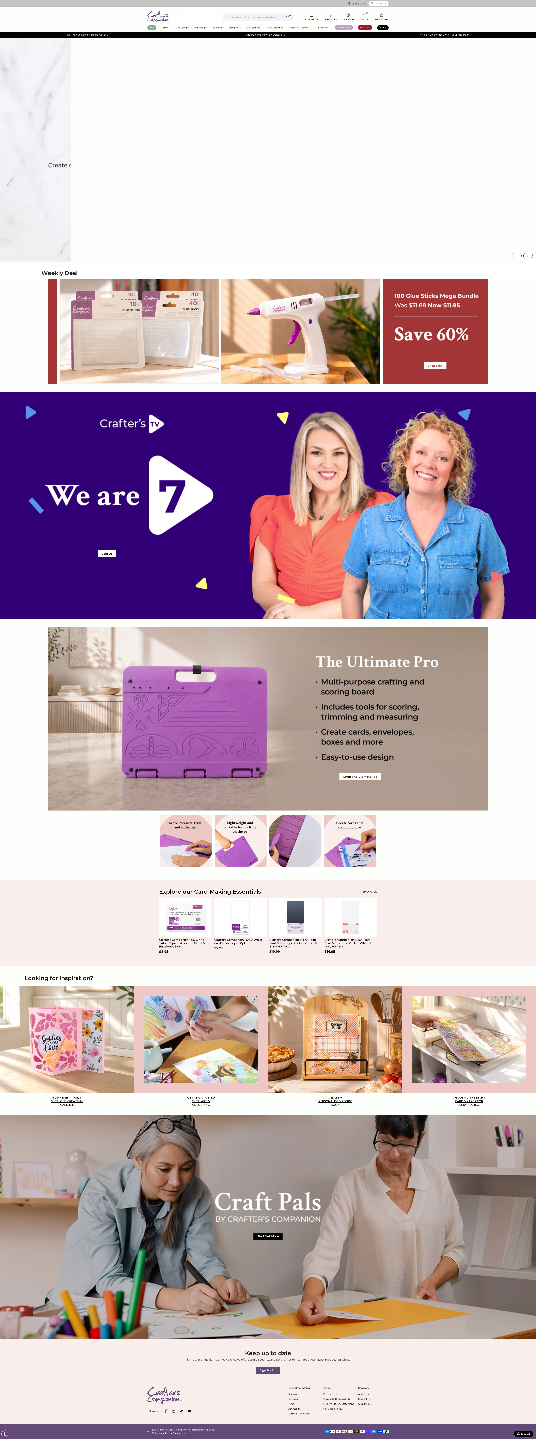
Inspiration (323, 27)
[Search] (290, 17)
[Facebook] (166, 1411)
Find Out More (268, 1236)
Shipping (293, 1394)
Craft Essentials (253, 28)
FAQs (291, 1404)
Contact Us (380, 3)
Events (383, 27)
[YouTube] (189, 1411)
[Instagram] (173, 1411)
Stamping (234, 28)
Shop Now (435, 365)
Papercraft (217, 28)
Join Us (107, 553)
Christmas (365, 27)
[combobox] (258, 17)
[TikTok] (181, 1411)
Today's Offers (344, 27)
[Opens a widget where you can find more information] (523, 1434)
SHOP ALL (369, 891)
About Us (363, 1394)
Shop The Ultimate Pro (360, 776)
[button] (286, 17)
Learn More (391, 172)
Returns (293, 1399)
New (152, 27)
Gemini (164, 28)
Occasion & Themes (298, 28)
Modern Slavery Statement (338, 1404)
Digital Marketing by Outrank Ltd (168, 1433)
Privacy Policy (331, 1394)
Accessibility (294, 1408)
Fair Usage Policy (332, 1408)
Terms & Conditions (299, 1413)
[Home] (169, 1395)
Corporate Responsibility (336, 1399)
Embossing (199, 28)
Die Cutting (181, 28)
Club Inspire (365, 1404)
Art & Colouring (274, 28)
